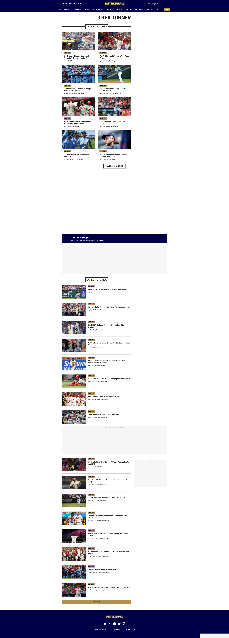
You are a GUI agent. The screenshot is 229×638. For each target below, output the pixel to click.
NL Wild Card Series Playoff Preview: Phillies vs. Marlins (109, 587)
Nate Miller (103, 467)
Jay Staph (113, 93)
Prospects (67, 9)
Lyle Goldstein (104, 538)
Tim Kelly (100, 292)
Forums (157, 9)
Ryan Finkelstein (113, 126)
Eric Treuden (100, 330)
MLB (60, 9)
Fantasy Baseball (98, 9)
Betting (109, 9)
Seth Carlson (112, 159)
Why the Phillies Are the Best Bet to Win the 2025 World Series (77, 123)
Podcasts (119, 9)
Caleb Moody (101, 348)
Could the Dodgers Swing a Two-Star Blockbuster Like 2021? (113, 155)
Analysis (67, 53)
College (87, 9)
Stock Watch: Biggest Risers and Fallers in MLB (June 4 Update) (76, 57)
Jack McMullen (102, 417)
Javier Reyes (103, 484)
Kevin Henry (100, 365)
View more (99, 602)
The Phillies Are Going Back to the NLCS (103, 569)
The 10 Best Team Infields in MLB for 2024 (104, 414)
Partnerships (139, 9)
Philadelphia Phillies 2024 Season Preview (103, 397)
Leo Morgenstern (114, 61)
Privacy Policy (130, 629)
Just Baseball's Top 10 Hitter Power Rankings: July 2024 (109, 307)
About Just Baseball (101, 629)
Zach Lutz (76, 61)
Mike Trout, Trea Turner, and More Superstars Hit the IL (109, 379)
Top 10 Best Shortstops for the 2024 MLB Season (106, 498)
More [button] (148, 9)
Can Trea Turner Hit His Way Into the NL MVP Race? (107, 289)
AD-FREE (167, 9)
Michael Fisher (79, 93)
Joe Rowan (79, 159)
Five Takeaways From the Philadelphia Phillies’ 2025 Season (78, 90)
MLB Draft (78, 9)
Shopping (128, 9)
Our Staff (117, 629)
